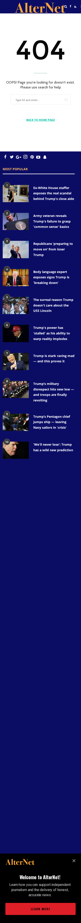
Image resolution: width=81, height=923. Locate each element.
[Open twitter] (70, 17)
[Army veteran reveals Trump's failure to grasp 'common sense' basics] (16, 221)
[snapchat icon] (45, 156)
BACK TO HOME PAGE (40, 120)
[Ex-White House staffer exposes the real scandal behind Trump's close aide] (16, 193)
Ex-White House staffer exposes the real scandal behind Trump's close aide (53, 193)
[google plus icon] (18, 156)
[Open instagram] (25, 156)
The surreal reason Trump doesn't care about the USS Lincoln (53, 305)
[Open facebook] (70, 6)
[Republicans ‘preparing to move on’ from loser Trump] (16, 249)
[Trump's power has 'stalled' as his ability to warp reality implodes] (16, 333)
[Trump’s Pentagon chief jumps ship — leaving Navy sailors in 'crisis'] (16, 422)
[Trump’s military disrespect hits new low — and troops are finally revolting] (16, 389)
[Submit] (66, 99)
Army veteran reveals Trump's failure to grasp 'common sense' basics (52, 221)
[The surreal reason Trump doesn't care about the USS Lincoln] (16, 305)
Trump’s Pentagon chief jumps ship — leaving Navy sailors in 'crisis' (51, 422)
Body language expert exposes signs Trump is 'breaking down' (51, 277)
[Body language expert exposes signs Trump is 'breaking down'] (16, 277)
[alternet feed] (74, 11)
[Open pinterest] (32, 156)
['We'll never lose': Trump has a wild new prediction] (16, 450)
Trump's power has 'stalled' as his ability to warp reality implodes (51, 333)
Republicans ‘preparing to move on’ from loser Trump (53, 249)
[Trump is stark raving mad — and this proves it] (16, 361)
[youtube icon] (38, 156)
